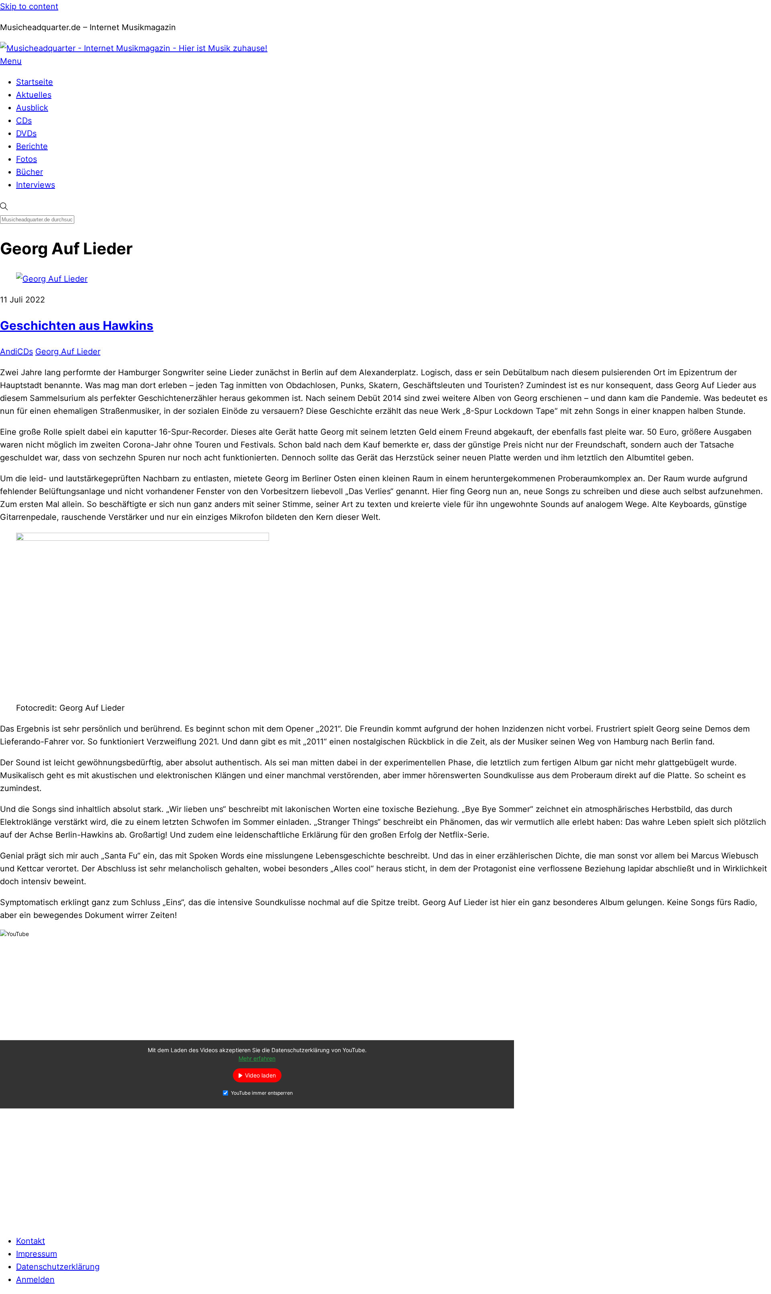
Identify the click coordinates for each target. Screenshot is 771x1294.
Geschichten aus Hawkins (76, 325)
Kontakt (30, 1241)
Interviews (35, 185)
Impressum (36, 1254)
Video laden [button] (260, 1075)
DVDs (26, 133)
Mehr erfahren (257, 1058)
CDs (24, 120)
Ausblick (32, 107)
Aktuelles (33, 95)
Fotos (26, 159)
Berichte (32, 146)
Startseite (34, 82)
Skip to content (29, 6)
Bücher (29, 172)
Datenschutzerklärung (58, 1267)
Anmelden (35, 1279)
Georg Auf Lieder (67, 351)
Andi (8, 351)
